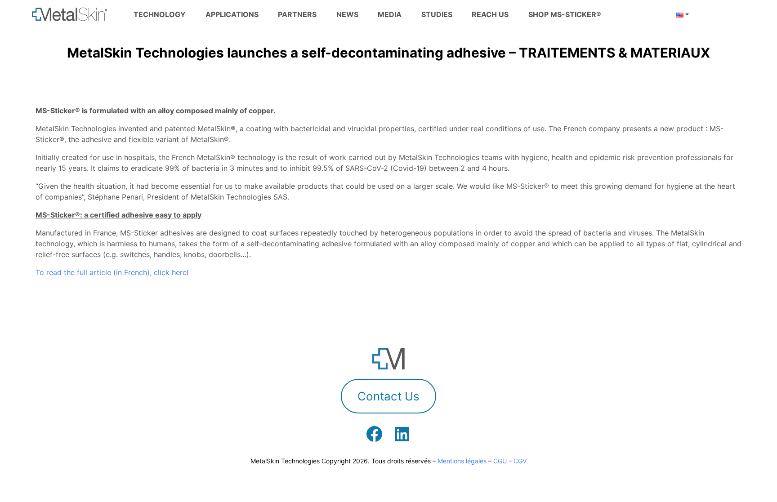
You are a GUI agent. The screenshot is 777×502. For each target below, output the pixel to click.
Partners (297, 14)
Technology (160, 14)
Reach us (490, 14)
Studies (436, 14)
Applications (232, 14)
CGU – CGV (510, 461)
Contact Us (388, 396)
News (347, 14)
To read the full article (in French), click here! (112, 272)
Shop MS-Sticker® (564, 14)
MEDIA (390, 14)
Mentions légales (462, 461)
